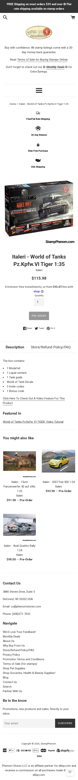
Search (7, 686)
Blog (5, 677)
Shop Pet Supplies (14, 668)
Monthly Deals (11, 636)
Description (15, 347)
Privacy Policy (11, 654)
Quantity (39, 295)
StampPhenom (48, 743)
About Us (8, 641)
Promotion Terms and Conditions (23, 659)
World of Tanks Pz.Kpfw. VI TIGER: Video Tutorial (33, 422)
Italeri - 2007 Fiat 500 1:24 (59, 482)
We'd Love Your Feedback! (19, 632)
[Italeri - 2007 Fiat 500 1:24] (58, 461)
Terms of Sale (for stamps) (20, 664)
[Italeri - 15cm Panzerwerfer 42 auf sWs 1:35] (19, 461)
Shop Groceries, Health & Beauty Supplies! (29, 673)
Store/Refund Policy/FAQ (51, 347)
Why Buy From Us (14, 645)
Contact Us (10, 682)
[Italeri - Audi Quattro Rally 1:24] (19, 525)
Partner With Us (12, 691)
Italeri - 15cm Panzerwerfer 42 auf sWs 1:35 (19, 486)
